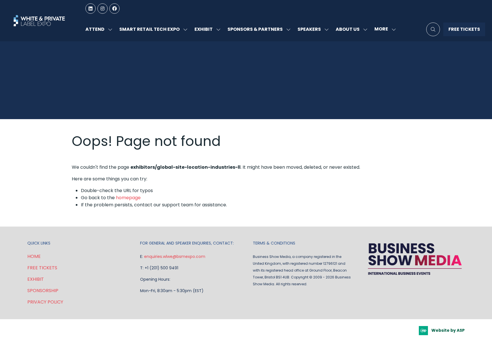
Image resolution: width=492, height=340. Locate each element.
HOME (34, 256)
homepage (128, 197)
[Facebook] (114, 8)
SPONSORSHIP (42, 290)
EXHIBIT (35, 279)
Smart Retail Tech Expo (149, 29)
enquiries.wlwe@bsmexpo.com (174, 256)
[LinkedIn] (90, 8)
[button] (383, 29)
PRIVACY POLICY (45, 302)
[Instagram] (102, 8)
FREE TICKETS (42, 267)
